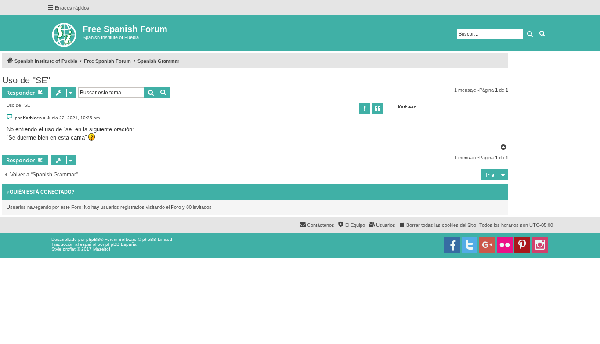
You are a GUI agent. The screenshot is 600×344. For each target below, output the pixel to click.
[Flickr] (505, 245)
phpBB (93, 239)
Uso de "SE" (26, 80)
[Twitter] (469, 245)
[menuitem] (437, 225)
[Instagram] (540, 245)
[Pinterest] (522, 245)
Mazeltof (101, 249)
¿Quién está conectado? (41, 191)
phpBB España (121, 244)
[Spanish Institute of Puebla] (65, 33)
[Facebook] (452, 245)
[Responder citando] (377, 108)
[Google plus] (487, 245)
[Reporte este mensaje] (364, 108)
